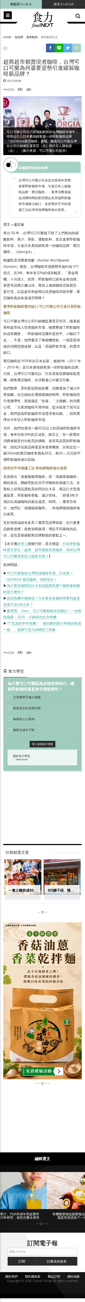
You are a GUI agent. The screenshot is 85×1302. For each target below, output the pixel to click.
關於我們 (11, 1276)
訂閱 (22, 1261)
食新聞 (19, 37)
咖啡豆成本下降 (23, 730)
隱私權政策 (32, 1276)
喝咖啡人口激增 (23, 719)
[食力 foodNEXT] (42, 20)
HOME (7, 37)
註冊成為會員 (56, 1261)
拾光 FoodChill (63, 4)
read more (22, 759)
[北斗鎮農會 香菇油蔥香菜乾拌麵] (42, 1000)
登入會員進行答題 (42, 744)
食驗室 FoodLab (21, 4)
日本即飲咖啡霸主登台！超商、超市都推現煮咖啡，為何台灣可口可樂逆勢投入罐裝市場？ (41, 550)
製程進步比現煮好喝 (27, 708)
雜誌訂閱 (54, 1276)
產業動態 (32, 37)
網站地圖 (73, 1276)
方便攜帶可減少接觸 (27, 697)
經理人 (22, 543)
